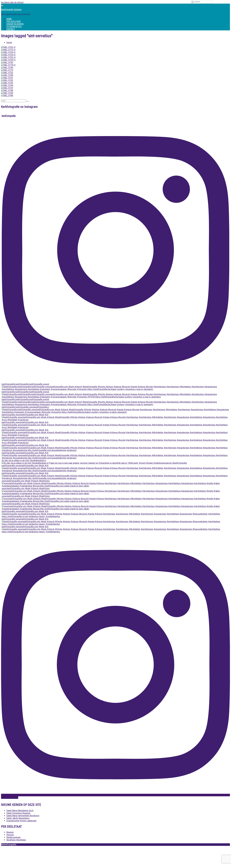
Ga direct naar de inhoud (12, 2)
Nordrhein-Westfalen (16, 840)
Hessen (10, 835)
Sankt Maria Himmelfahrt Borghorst (22, 815)
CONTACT (10, 29)
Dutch (197, 2)
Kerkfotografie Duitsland (11, 9)
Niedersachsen (13, 837)
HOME (9, 19)
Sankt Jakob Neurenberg (17, 818)
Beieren (10, 832)
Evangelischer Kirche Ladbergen (21, 820)
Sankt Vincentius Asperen (18, 813)
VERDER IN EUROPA (15, 24)
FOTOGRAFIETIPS (14, 26)
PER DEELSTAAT (13, 21)
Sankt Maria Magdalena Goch (19, 810)
